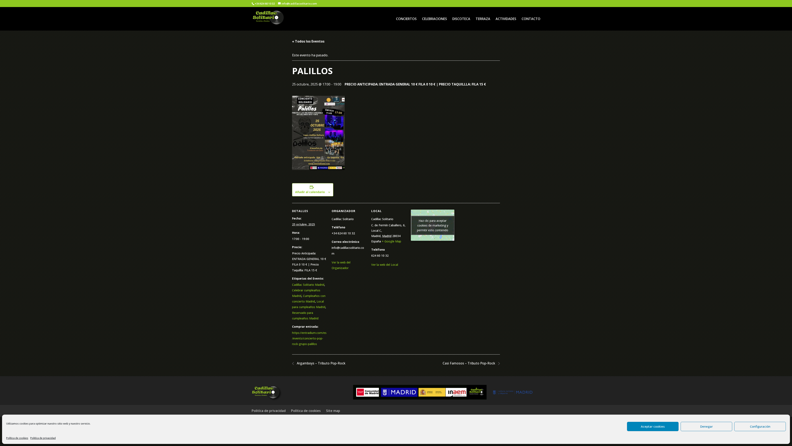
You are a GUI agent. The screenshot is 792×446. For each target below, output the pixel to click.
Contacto (531, 19)
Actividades (506, 19)
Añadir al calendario (310, 192)
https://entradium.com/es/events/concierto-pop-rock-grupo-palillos (309, 338)
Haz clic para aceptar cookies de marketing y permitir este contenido (432, 225)
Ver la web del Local (384, 265)
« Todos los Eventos (308, 41)
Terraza (483, 19)
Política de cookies (17, 438)
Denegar (706, 426)
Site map (333, 410)
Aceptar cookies (653, 426)
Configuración (760, 426)
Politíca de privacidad (43, 438)
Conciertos (406, 19)
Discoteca (461, 19)
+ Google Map (391, 241)
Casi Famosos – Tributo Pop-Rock (469, 363)
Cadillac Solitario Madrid (308, 285)
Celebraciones (434, 19)
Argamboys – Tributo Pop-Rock (320, 363)
